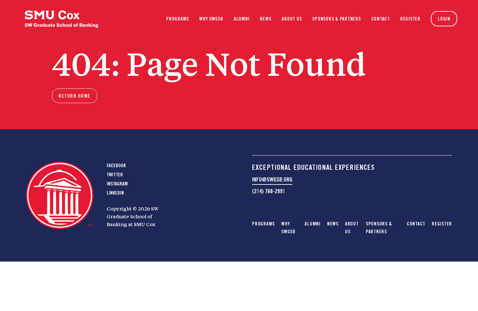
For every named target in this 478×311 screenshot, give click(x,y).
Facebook (116, 166)
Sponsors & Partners (336, 19)
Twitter (115, 175)
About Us (292, 19)
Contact (380, 19)
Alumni (242, 19)
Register (410, 19)
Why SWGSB (211, 19)
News (265, 19)
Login (444, 19)
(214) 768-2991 (268, 191)
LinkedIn (115, 193)
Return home (75, 96)
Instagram (117, 184)
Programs (177, 19)
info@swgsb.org (272, 179)
